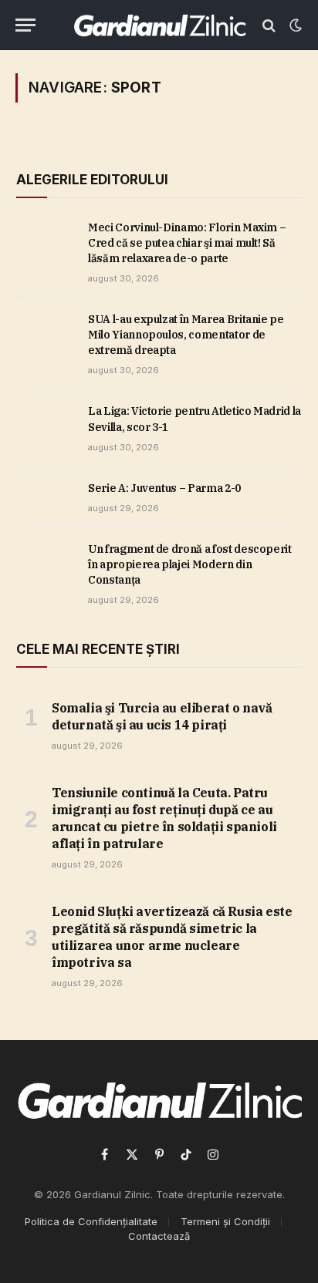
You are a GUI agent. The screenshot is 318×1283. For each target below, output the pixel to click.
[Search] (269, 25)
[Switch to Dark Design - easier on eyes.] (294, 25)
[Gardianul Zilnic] (159, 25)
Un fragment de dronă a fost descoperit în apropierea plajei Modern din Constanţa (190, 564)
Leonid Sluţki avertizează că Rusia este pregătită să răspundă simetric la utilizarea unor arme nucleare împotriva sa (172, 936)
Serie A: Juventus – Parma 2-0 (164, 488)
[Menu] (25, 25)
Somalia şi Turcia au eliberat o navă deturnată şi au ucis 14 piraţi (162, 716)
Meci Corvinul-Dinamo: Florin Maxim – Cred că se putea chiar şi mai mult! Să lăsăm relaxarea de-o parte (187, 243)
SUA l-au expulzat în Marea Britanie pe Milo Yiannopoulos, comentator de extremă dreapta (186, 334)
